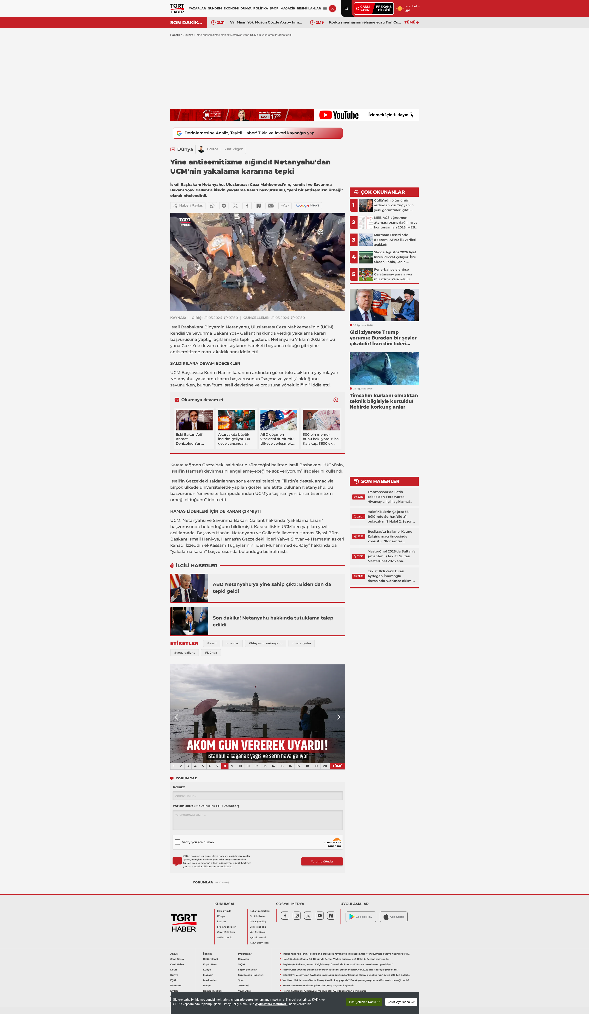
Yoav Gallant (242, 333)
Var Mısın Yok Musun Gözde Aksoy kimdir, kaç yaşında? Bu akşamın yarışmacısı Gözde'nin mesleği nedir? (346, 980)
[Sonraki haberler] (335, 400)
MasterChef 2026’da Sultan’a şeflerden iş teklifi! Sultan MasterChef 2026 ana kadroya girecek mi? (392, 556)
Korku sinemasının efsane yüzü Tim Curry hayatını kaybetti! (266, 22)
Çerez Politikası (226, 932)
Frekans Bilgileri (226, 926)
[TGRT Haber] (177, 8)
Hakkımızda (224, 910)
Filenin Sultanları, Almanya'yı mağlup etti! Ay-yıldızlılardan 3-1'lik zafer (365, 22)
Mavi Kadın (210, 980)
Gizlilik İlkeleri (258, 916)
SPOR (274, 8)
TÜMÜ (410, 22)
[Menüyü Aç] (325, 8)
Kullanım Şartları (260, 910)
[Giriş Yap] (332, 8)
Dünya (189, 35)
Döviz (173, 969)
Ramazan (243, 959)
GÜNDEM (215, 8)
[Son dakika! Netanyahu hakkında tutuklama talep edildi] (189, 621)
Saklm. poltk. (224, 937)
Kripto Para (210, 964)
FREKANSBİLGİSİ (384, 8)
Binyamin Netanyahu (226, 327)
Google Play (364, 916)
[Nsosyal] (258, 205)
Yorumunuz (206, 806)
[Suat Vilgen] (201, 149)
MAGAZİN (287, 8)
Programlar (244, 953)
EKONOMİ (231, 8)
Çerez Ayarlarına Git (401, 1002)
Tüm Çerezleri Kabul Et (364, 1002)
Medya (207, 985)
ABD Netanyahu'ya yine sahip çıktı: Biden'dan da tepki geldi (272, 588)
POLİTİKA (260, 8)
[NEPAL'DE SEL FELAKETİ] (257, 713)
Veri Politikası (258, 932)
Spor (241, 980)
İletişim (221, 921)
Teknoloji (243, 985)
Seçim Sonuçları (247, 969)
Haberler (176, 35)
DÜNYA (245, 8)
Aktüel (174, 953)
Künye (221, 916)
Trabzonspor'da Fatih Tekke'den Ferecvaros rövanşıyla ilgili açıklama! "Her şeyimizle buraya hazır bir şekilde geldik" (390, 497)
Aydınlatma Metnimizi (271, 1004)
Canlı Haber (177, 964)
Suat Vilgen (233, 149)
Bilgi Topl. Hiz (258, 926)
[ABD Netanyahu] (189, 588)
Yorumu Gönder (322, 861)
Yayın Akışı (244, 990)
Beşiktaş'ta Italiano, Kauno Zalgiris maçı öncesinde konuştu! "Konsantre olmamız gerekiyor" (390, 536)
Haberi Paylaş (191, 205)
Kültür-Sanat (210, 959)
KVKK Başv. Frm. (259, 942)
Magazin (208, 974)
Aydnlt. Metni (258, 937)
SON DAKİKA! (186, 22)
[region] (295, 1003)
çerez (249, 999)
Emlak (174, 990)
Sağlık (241, 964)
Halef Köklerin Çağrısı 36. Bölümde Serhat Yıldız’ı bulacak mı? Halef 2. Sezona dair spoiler (391, 517)
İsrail (175, 327)
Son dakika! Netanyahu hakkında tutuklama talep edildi (273, 621)
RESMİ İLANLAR (309, 8)
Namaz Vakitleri (212, 990)
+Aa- (285, 205)
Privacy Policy (258, 921)
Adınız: (179, 787)
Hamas (193, 471)
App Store (397, 916)
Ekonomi (175, 985)
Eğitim (174, 980)
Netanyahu (313, 487)
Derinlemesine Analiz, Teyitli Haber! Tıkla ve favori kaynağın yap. (250, 133)
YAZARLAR (197, 8)
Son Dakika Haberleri (250, 974)
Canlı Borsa (177, 959)
